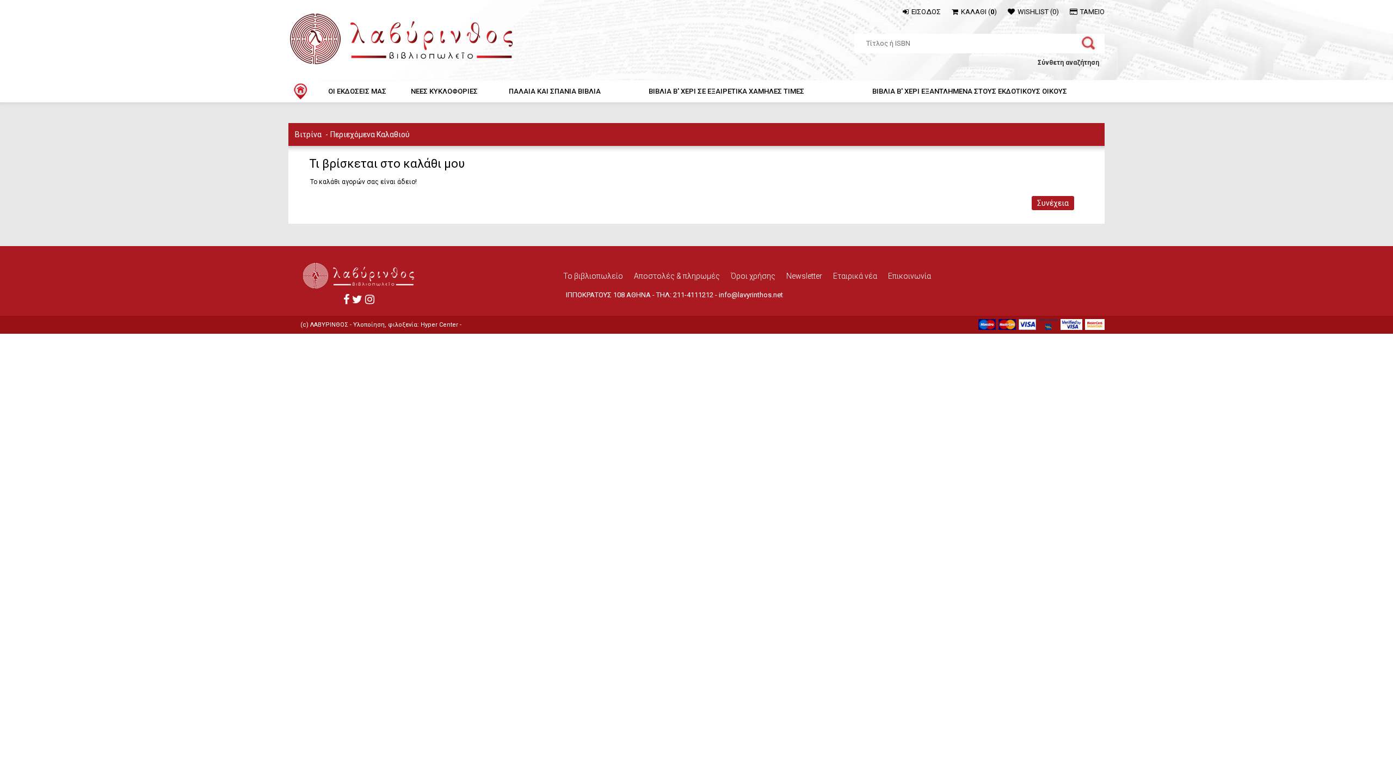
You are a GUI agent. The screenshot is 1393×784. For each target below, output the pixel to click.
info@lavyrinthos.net (751, 295)
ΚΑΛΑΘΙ (979, 12)
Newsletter (804, 276)
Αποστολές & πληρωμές (677, 276)
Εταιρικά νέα (855, 276)
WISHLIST (1038, 12)
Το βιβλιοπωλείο (593, 276)
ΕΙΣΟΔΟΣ (926, 12)
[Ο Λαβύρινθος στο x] (357, 299)
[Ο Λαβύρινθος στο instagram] (369, 299)
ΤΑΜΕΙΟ (1092, 12)
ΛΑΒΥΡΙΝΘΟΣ (329, 324)
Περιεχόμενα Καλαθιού (370, 134)
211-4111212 (693, 295)
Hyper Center (439, 324)
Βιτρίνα (308, 134)
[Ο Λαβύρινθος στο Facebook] (346, 299)
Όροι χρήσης (753, 276)
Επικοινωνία (909, 276)
